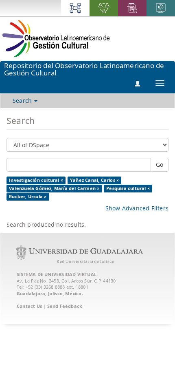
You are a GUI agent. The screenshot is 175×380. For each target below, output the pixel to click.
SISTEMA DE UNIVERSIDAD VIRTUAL (56, 274)
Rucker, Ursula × (27, 196)
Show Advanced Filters (136, 208)
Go (159, 164)
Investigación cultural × (36, 180)
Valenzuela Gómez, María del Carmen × (54, 188)
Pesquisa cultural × (128, 188)
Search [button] (23, 100)
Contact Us (29, 306)
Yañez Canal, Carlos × (94, 180)
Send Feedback (65, 306)
